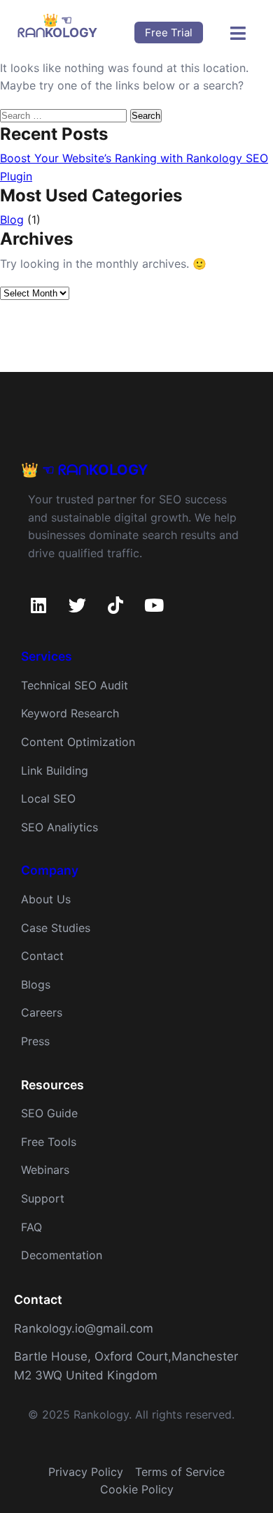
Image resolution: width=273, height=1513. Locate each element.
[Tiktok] (115, 604)
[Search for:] (65, 115)
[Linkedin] (38, 604)
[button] (238, 33)
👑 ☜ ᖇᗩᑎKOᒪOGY (84, 469)
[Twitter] (76, 604)
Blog (12, 220)
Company (49, 870)
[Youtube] (154, 604)
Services (46, 656)
